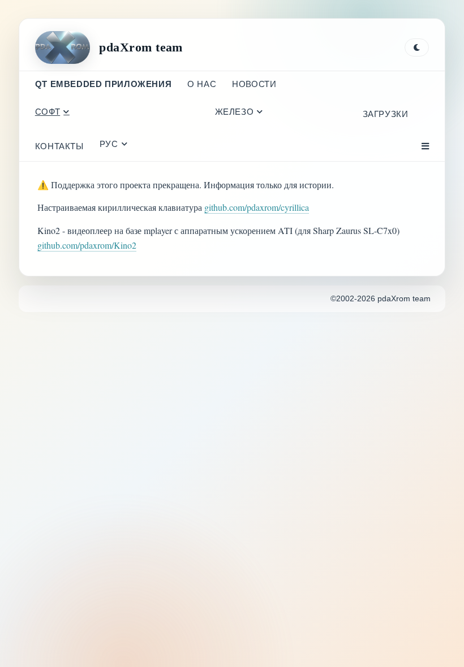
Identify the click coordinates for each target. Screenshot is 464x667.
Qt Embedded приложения (103, 84)
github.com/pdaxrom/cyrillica (256, 207)
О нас (201, 84)
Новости (254, 84)
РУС (109, 144)
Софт (47, 111)
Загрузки (386, 114)
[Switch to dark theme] (417, 47)
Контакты (59, 146)
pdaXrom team (140, 47)
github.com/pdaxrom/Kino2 (86, 245)
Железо (234, 111)
